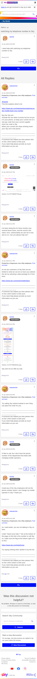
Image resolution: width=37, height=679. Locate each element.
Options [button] (3, 27)
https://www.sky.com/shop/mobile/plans (16, 281)
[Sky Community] (11, 2)
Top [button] (19, 654)
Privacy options (5, 658)
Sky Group (4, 663)
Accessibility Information (29, 660)
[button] (34, 36)
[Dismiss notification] (34, 7)
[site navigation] (2, 2)
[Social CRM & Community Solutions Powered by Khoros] (31, 675)
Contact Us (32, 662)
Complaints (4, 662)
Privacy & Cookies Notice (8, 660)
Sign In (34, 3)
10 (5, 574)
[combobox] (17, 14)
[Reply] (32, 61)
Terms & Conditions (30, 658)
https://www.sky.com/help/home (13, 545)
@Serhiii (5, 102)
